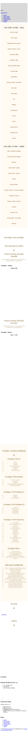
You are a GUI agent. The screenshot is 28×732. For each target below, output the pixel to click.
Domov (5, 15)
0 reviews (4, 614)
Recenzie (5, 20)
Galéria (5, 21)
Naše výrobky (6, 16)
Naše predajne (6, 17)
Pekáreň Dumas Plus (9, 728)
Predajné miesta (7, 19)
